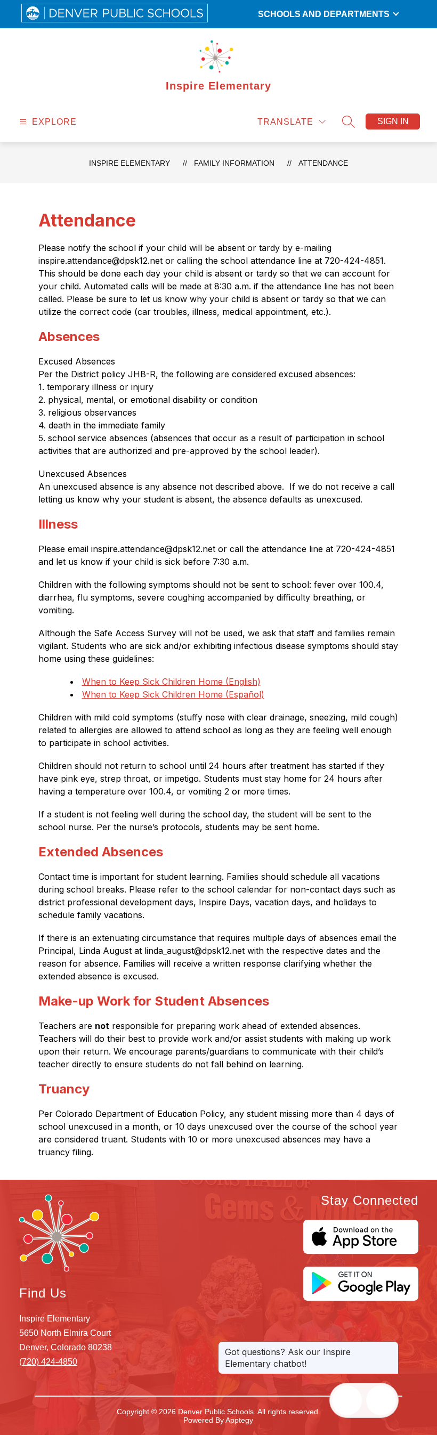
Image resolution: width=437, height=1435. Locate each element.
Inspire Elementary (129, 163)
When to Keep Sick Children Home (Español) (173, 694)
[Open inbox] (347, 1400)
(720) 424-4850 (48, 1361)
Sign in (393, 121)
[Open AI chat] (381, 1400)
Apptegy (239, 1420)
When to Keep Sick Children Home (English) (171, 681)
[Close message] (390, 1346)
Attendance (323, 163)
